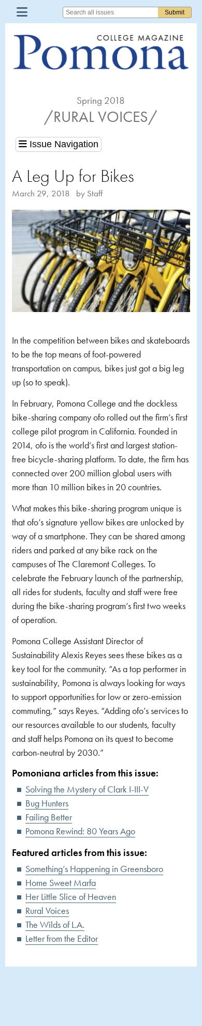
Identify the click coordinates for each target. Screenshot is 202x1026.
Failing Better (48, 817)
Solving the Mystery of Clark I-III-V (87, 789)
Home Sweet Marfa (60, 883)
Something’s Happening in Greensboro (94, 869)
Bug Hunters (46, 803)
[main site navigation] (22, 11)
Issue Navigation (62, 144)
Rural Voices (47, 910)
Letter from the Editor (61, 938)
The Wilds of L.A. (54, 924)
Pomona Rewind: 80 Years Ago (80, 831)
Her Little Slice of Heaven (70, 897)
